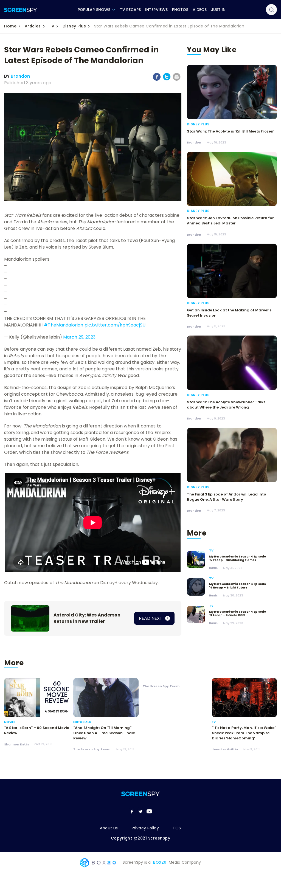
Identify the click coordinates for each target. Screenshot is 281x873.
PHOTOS (180, 9)
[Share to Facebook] (157, 79)
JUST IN (218, 9)
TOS (177, 828)
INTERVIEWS (156, 9)
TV (51, 26)
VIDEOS (200, 9)
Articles (33, 26)
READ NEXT (151, 618)
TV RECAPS (130, 9)
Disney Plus (74, 26)
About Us (109, 828)
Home (10, 26)
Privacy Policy (145, 828)
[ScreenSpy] (20, 10)
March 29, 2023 (79, 337)
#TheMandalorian (63, 325)
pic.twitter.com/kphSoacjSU (115, 325)
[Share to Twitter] (167, 79)
